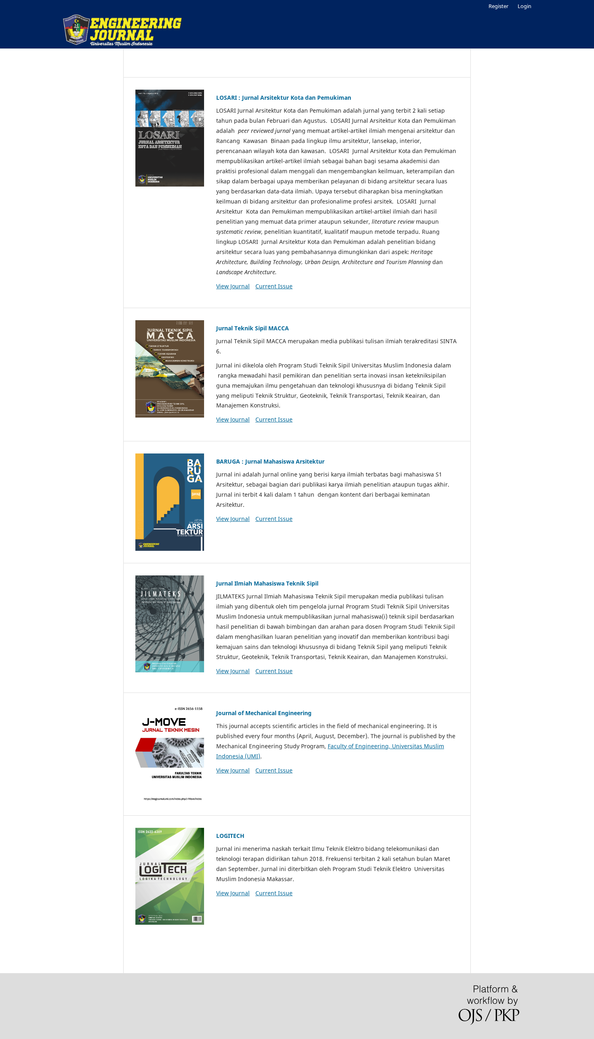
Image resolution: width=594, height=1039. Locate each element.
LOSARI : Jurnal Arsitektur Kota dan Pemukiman (283, 97)
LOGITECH (230, 836)
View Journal (233, 286)
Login (524, 6)
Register (498, 6)
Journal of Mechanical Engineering (264, 713)
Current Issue (274, 286)
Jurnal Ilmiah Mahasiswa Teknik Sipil (267, 583)
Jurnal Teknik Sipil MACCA (252, 328)
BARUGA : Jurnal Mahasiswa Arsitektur (270, 461)
